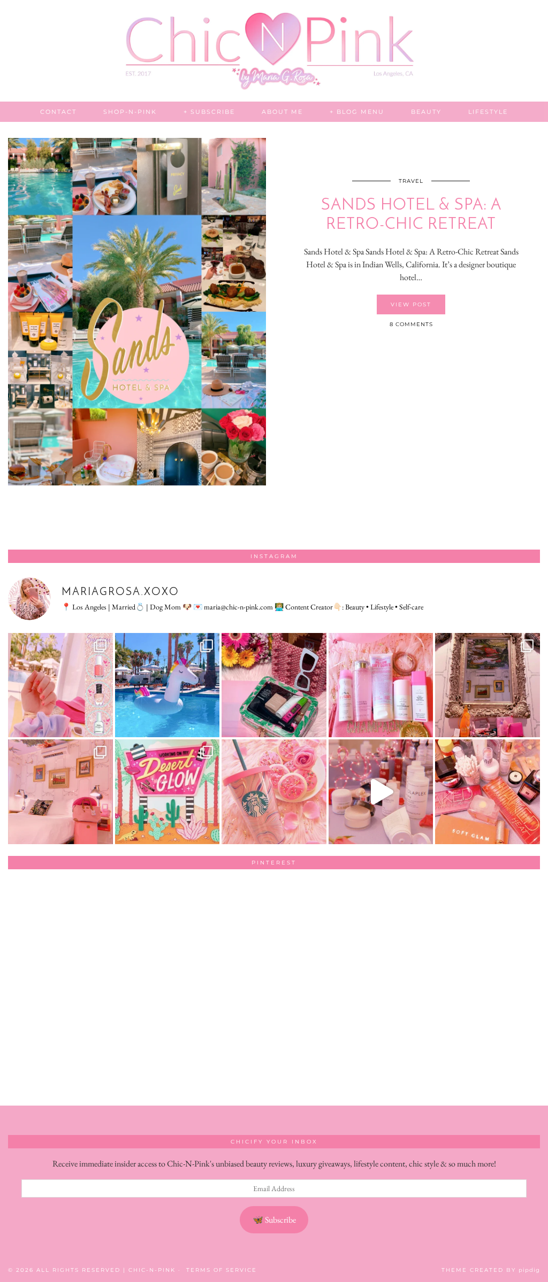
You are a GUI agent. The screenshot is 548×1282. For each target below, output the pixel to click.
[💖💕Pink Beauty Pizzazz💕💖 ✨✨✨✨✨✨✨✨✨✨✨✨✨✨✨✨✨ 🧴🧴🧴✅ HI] (381, 685)
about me (282, 111)
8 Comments (411, 324)
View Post (411, 304)
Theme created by (491, 1269)
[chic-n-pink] (274, 51)
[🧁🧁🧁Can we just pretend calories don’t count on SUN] (274, 791)
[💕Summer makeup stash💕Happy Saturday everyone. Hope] (274, 685)
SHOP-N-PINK (130, 111)
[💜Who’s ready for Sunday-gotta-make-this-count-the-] (167, 685)
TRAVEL (411, 180)
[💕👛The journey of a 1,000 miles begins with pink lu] (60, 791)
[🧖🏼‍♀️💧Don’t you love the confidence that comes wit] (381, 791)
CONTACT (58, 111)
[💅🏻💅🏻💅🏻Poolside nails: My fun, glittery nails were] (60, 685)
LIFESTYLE (488, 111)
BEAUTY (426, 111)
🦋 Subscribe (274, 1219)
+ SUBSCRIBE (209, 111)
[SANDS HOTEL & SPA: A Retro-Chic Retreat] (137, 311)
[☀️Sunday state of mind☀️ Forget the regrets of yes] (167, 791)
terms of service (221, 1269)
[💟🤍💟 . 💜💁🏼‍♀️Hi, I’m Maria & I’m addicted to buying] (487, 791)
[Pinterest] (61, 930)
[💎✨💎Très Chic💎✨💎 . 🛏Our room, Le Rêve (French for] (487, 685)
